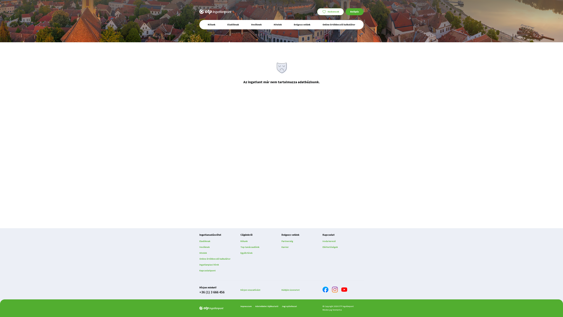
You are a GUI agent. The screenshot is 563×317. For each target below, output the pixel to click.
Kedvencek (333, 11)
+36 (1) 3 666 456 (211, 292)
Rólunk (244, 241)
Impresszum (246, 306)
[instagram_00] (335, 290)
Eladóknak (204, 241)
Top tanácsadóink (249, 247)
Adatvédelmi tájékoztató (266, 306)
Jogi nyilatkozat (289, 306)
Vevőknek (204, 247)
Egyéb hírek (246, 253)
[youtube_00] (344, 290)
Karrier (285, 247)
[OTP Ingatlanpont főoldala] (215, 11)
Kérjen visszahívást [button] (250, 290)
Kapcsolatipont (207, 270)
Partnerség (287, 241)
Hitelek (203, 253)
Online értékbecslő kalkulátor (214, 258)
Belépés (354, 11)
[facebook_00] (325, 290)
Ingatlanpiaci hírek (209, 264)
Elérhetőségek (330, 247)
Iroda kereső (329, 241)
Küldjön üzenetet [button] (291, 290)
